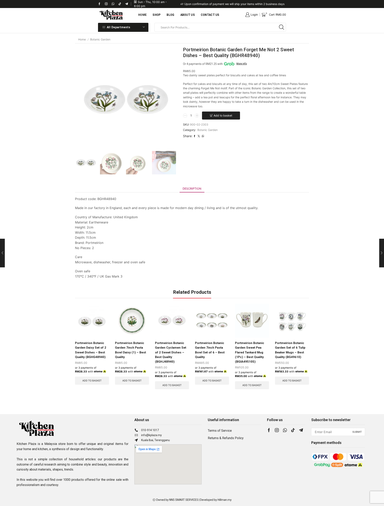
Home (142, 14)
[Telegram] (126, 4)
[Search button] (281, 27)
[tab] (192, 188)
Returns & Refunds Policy (226, 438)
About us (187, 14)
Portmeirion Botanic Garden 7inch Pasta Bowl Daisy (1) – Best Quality (130, 350)
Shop (157, 14)
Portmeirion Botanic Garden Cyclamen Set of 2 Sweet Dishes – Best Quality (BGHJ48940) (170, 352)
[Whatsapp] (113, 4)
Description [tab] (192, 188)
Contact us (210, 14)
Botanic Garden (100, 39)
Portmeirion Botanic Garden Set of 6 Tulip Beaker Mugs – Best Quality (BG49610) (290, 350)
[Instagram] (277, 430)
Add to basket (223, 115)
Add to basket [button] (92, 380)
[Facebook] (99, 4)
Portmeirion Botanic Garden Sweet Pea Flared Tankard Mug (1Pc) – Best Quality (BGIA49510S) (249, 352)
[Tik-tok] (106, 4)
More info (241, 63)
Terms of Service (220, 431)
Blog (170, 14)
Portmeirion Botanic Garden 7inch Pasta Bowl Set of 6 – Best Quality (210, 350)
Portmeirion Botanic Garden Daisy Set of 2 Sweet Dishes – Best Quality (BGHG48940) (90, 350)
